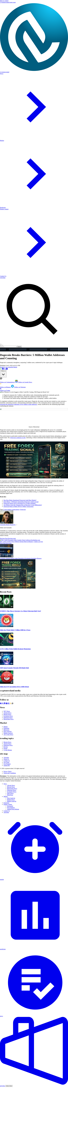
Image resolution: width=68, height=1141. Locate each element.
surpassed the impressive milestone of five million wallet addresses (18, 404)
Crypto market (7, 509)
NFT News (7, 711)
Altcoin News (7, 713)
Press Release (11, 807)
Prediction (6, 728)
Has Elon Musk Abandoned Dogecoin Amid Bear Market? (20, 500)
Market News (11, 799)
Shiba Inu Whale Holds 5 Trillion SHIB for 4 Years (15, 630)
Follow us (3, 371)
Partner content (8, 804)
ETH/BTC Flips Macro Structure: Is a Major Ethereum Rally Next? (20, 611)
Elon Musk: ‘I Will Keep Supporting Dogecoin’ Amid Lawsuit (21, 502)
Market (6, 726)
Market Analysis (8, 733)
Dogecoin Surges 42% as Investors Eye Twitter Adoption (20, 503)
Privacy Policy (8, 771)
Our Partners (7, 764)
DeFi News (10, 793)
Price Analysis (8, 731)
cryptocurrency (15, 509)
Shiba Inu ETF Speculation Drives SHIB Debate (14, 686)
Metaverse (6, 730)
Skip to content (4, 0)
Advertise (6, 757)
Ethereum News (8, 717)
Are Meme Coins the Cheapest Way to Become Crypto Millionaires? (23, 505)
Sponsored (10, 806)
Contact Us (7, 760)
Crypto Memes (8, 750)
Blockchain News (9, 719)
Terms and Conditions (10, 773)
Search (19, 346)
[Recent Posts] (6, 607)
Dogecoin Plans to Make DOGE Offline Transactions (18, 506)
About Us (6, 759)
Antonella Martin (7, 524)
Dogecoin (23, 509)
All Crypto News (8, 734)
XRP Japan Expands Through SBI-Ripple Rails (14, 668)
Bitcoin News (7, 714)
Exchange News (8, 716)
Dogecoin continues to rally (18, 437)
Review (6, 747)
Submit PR (7, 765)
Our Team (6, 762)
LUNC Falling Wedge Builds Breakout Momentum (15, 649)
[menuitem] (23, 382)
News (5, 784)
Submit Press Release (13, 809)
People (5, 748)
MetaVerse (10, 795)
